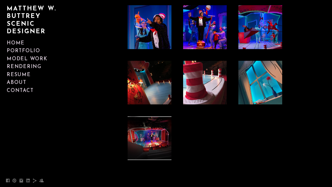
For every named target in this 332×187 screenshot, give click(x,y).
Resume (19, 74)
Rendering (24, 66)
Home (16, 43)
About (16, 82)
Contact (20, 90)
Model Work (27, 59)
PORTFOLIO (23, 51)
